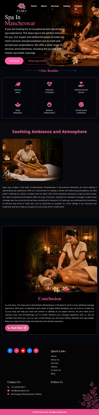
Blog (53, 373)
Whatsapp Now (36, 60)
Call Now (14, 60)
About (44, 6)
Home (34, 6)
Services (54, 363)
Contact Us (56, 370)
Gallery (66, 6)
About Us (55, 359)
